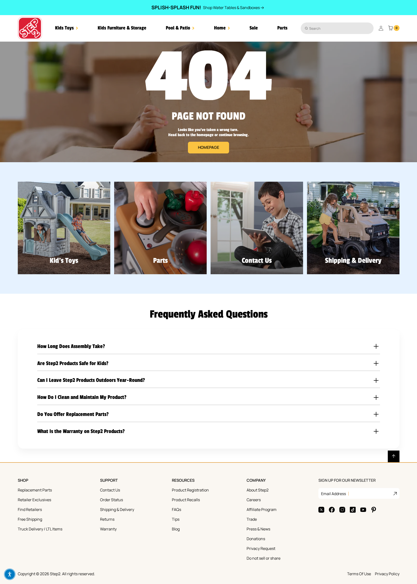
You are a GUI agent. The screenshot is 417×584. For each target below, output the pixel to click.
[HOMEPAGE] (208, 102)
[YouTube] (363, 510)
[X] (321, 510)
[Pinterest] (374, 510)
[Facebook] (332, 510)
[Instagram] (342, 510)
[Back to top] (393, 456)
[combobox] (337, 28)
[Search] (306, 28)
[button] (66, 28)
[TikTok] (353, 510)
